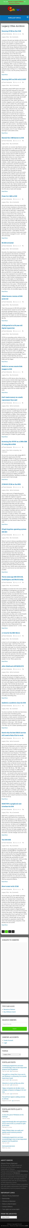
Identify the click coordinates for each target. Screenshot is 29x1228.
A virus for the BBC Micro (11, 633)
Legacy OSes (5, 37)
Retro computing (14, 450)
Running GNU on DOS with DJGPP (14, 79)
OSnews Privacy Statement (9, 1163)
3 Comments (14, 375)
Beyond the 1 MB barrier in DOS (13, 138)
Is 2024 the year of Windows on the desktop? (13, 1115)
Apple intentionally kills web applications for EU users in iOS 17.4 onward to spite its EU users (14, 1123)
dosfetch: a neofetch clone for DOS (14, 703)
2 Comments (14, 37)
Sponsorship (6, 1198)
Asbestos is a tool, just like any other (13, 1083)
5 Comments (14, 143)
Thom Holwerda (7, 34)
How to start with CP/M (10, 886)
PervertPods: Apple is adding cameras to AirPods (13, 1098)
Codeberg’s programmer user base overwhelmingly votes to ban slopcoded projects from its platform (14, 1067)
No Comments (15, 406)
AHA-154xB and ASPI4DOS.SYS (13, 666)
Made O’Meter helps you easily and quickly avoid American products (12, 1131)
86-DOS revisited (7, 243)
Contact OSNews (7, 1206)
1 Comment (14, 708)
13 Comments (15, 585)
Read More (5, 74)
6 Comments (14, 248)
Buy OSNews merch (10, 1012)
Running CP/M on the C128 (11, 31)
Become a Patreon (9, 1009)
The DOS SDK (6, 840)
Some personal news (8, 1146)
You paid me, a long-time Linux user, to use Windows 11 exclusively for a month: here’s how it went (14, 1076)
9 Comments (14, 305)
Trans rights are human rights (10, 1209)
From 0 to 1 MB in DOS (9, 196)
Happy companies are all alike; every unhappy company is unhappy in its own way (14, 1090)
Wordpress (16, 1173)
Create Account (8, 1040)
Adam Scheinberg (22, 1171)
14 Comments (15, 812)
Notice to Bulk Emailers (9, 1204)
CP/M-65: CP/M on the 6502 (11, 484)
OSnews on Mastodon (8, 1201)
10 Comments (15, 85)
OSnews (9, 1224)
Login (5, 1043)
